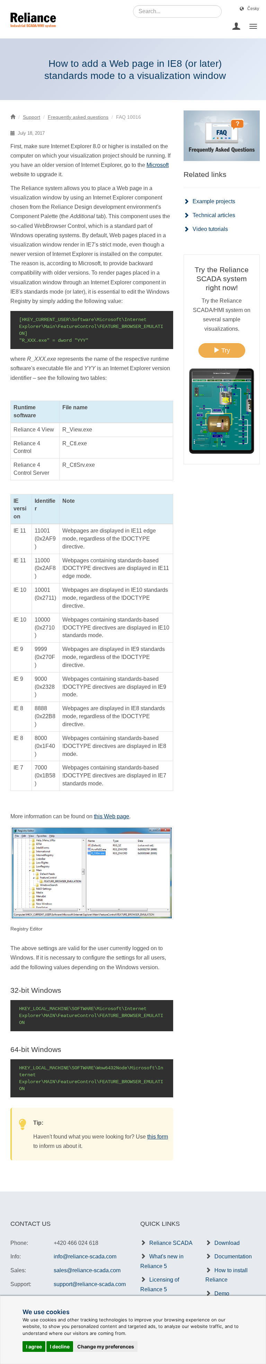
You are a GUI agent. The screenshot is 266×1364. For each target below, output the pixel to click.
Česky (253, 8)
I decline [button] (60, 1346)
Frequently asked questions (78, 117)
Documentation (233, 1256)
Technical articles (214, 215)
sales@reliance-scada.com (87, 1270)
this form (157, 1137)
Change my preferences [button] (105, 1346)
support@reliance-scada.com (90, 1284)
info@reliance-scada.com (85, 1256)
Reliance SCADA (171, 1243)
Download (227, 1243)
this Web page (111, 816)
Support (31, 117)
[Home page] (30, 26)
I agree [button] (34, 1346)
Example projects (214, 201)
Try (225, 350)
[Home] (12, 117)
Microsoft (158, 165)
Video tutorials (210, 229)
